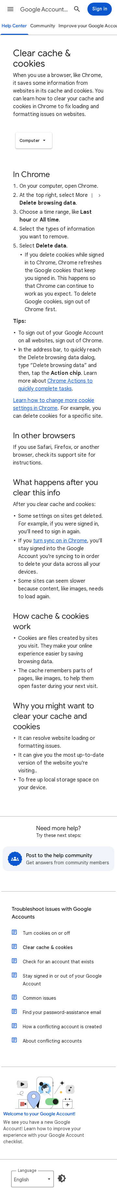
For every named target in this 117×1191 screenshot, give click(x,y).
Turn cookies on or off (46, 933)
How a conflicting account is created (62, 1027)
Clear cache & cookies (48, 947)
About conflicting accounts (52, 1041)
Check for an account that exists (58, 962)
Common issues (39, 998)
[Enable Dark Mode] (62, 1178)
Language (27, 1170)
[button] (10, 9)
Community (42, 26)
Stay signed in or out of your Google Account (62, 980)
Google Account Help (44, 9)
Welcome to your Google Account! (39, 1114)
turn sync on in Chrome (60, 541)
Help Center (14, 26)
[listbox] (34, 140)
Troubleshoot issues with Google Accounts (51, 913)
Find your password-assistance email (62, 1012)
